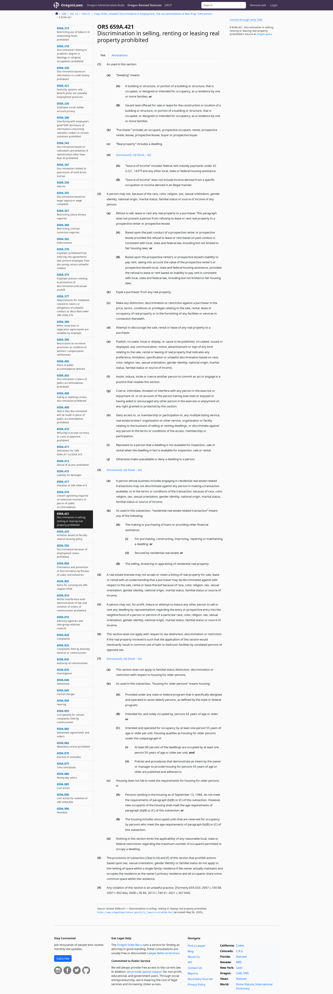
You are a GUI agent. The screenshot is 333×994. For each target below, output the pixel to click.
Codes (240, 945)
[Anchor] (138, 64)
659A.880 (67, 775)
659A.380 (73, 327)
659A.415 (69, 473)
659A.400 (71, 364)
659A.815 (70, 622)
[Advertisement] (253, 96)
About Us (194, 957)
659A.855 (70, 716)
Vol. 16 (74, 13)
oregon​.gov (263, 34)
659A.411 (69, 450)
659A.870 (69, 755)
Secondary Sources (200, 979)
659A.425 (72, 535)
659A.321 (72, 91)
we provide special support (145, 972)
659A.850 (63, 702)
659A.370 (73, 258)
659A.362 (64, 240)
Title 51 (86, 13)
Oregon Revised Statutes (144, 5)
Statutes (241, 956)
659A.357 (71, 214)
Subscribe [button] (62, 958)
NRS (238, 962)
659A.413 (72, 462)
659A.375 (72, 282)
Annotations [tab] (122, 55)
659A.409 (72, 414)
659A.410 (73, 434)
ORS (64, 13)
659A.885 (63, 786)
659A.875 (66, 765)
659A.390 (72, 347)
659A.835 (64, 671)
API (190, 962)
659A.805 (72, 584)
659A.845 (66, 692)
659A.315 (73, 33)
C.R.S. (239, 951)
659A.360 (68, 228)
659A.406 (72, 397)
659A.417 (72, 483)
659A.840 (63, 681)
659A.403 (72, 381)
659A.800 (73, 569)
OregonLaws (72, 5)
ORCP (168, 5)
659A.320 (73, 73)
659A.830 (72, 661)
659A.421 (71, 519)
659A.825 (73, 649)
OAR (239, 973)
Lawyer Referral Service (162, 953)
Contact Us (195, 968)
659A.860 (73, 732)
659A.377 (73, 305)
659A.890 (72, 798)
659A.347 (72, 170)
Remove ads (258, 5)
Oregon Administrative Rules (106, 5)
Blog (191, 951)
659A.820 (63, 636)
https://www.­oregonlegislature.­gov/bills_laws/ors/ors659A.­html (135, 912)
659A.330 (70, 107)
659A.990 (63, 810)
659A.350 (63, 184)
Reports (193, 973)
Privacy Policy (196, 984)
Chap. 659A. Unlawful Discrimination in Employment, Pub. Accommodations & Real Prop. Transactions (153, 13)
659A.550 (72, 551)
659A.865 (73, 744)
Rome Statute (245, 984)
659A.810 (72, 603)
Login (274, 5)
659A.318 (72, 53)
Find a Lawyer (197, 946)
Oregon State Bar (128, 945)
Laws (239, 968)
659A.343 (72, 150)
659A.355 (71, 198)
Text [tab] (103, 55)
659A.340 (73, 127)
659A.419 (72, 499)
